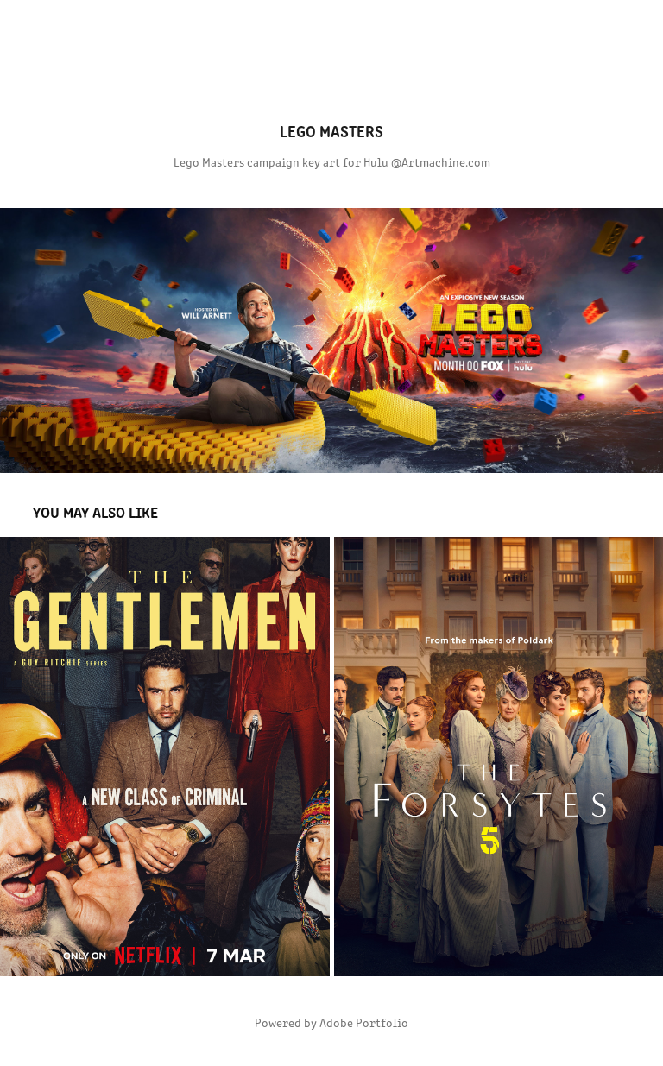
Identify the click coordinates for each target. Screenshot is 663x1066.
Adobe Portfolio (363, 1022)
